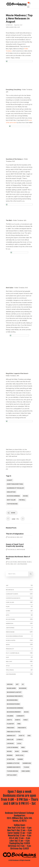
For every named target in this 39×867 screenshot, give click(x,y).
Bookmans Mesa (12, 700)
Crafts (9, 719)
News (8, 644)
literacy (20, 739)
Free (18, 723)
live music (10, 743)
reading (9, 755)
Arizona (10, 684)
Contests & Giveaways (13, 598)
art (17, 684)
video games (25, 771)
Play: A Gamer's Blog (12, 653)
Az (23, 684)
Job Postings (10, 627)
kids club (10, 739)
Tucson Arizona (12, 771)
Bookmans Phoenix (13, 704)
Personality (10, 648)
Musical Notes (10, 640)
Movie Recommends (13, 496)
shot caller (11, 500)
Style (8, 665)
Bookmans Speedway (14, 712)
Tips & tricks (10, 670)
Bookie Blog (12, 537)
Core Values (10, 602)
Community (20, 716)
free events (22, 727)
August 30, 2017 (18, 25)
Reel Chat (17, 27)
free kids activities (13, 731)
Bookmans (10, 25)
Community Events (12, 594)
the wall (22, 500)
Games (8, 610)
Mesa (23, 747)
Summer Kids (27, 763)
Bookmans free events (14, 696)
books (26, 712)
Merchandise (10, 27)
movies (25, 496)
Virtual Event (12, 775)
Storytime (10, 759)
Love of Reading (12, 747)
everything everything (15, 484)
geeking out (11, 735)
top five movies (12, 503)
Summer (20, 759)
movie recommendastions (14, 636)
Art (7, 585)
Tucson (26, 767)
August (9, 480)
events (17, 719)
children (10, 716)
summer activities (13, 763)
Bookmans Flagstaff (14, 692)
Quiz (7, 657)
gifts (7, 615)
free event (10, 727)
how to (21, 735)
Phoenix (25, 751)
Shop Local (19, 755)
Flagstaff (10, 723)
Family (25, 719)
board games (11, 688)
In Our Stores (12, 562)
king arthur (11, 492)
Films (7, 606)
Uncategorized (22, 564)
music (17, 751)
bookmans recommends (15, 708)
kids (29, 735)
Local (19, 743)
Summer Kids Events (13, 767)
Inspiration (9, 623)
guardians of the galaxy (15, 488)
